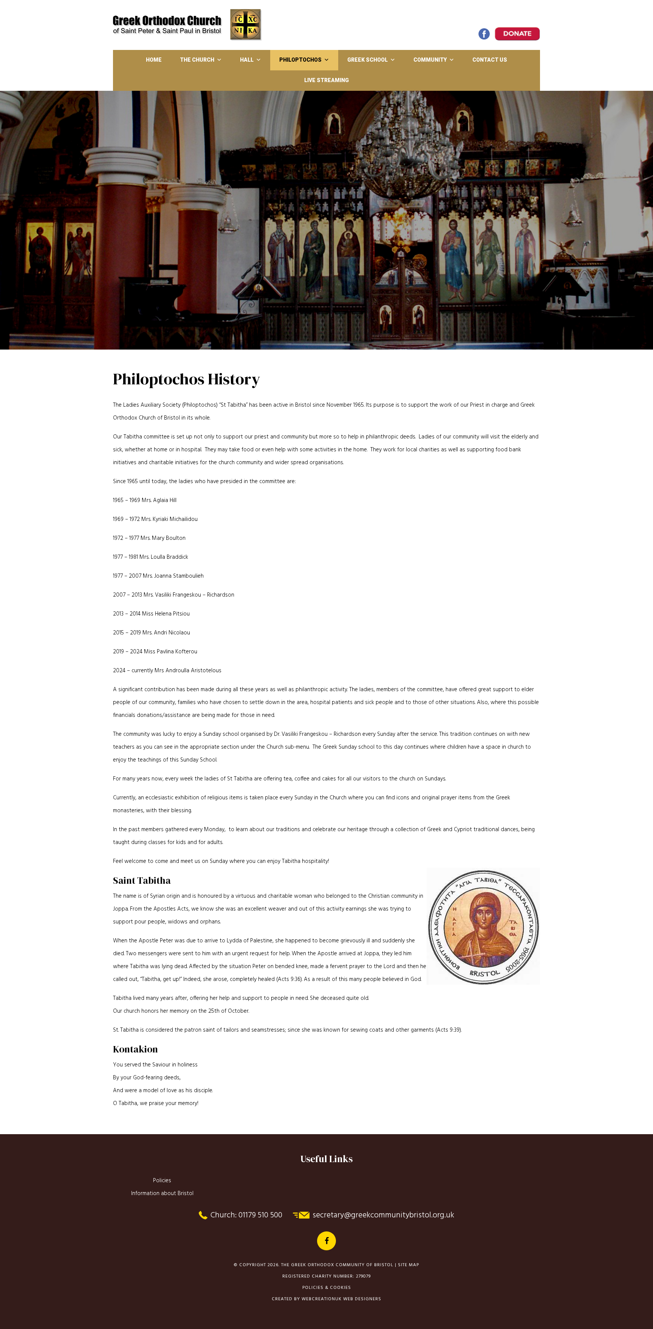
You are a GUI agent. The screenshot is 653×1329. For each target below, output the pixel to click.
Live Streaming (326, 80)
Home (154, 60)
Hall (247, 60)
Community (430, 60)
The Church (197, 60)
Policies (162, 1180)
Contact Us (489, 60)
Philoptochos (300, 60)
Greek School (367, 60)
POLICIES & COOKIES (326, 1288)
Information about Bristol (162, 1193)
